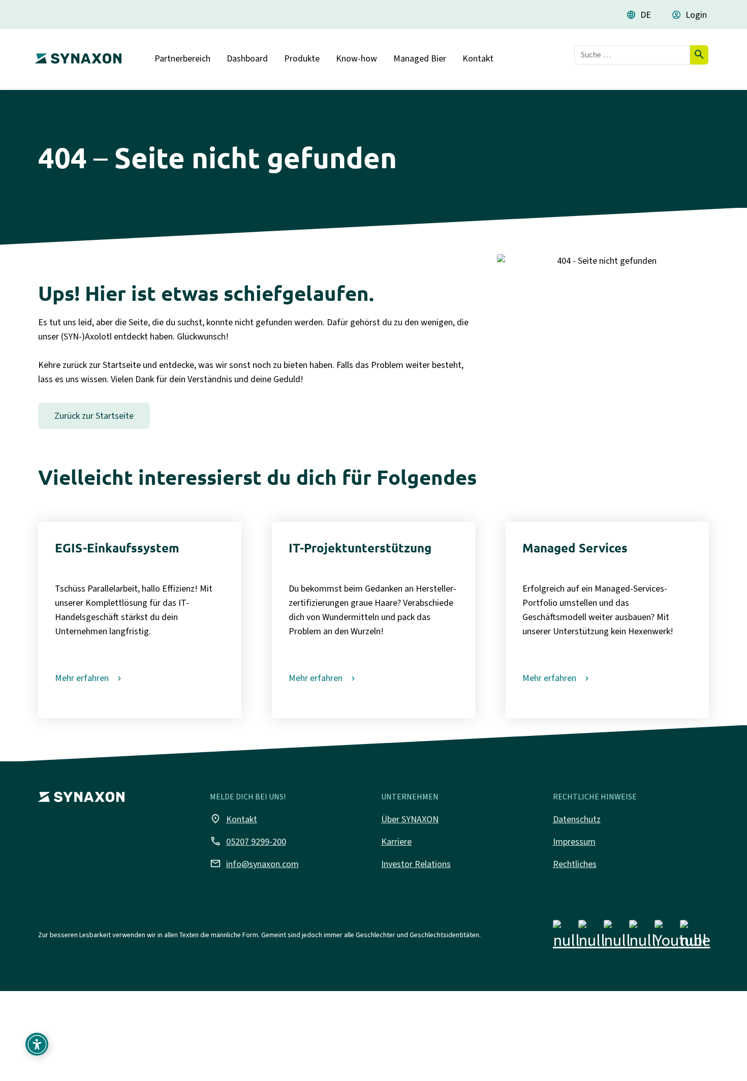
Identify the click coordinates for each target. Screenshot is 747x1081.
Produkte (302, 58)
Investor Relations (416, 864)
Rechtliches (575, 864)
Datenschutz (577, 819)
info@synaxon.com (254, 863)
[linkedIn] (617, 937)
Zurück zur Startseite (94, 416)
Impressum (574, 842)
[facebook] (566, 937)
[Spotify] (693, 937)
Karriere (396, 842)
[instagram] (591, 937)
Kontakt (477, 58)
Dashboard (247, 58)
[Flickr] (642, 937)
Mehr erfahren (82, 678)
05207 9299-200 (248, 841)
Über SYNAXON (410, 819)
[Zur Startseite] (75, 54)
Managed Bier (419, 58)
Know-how (356, 58)
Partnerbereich (182, 58)
